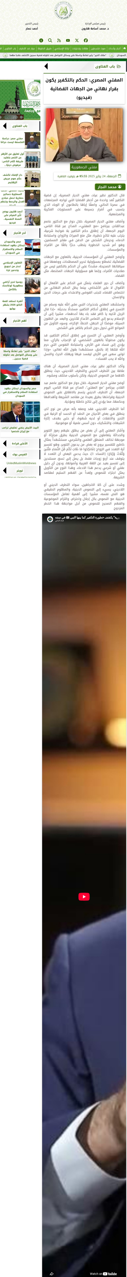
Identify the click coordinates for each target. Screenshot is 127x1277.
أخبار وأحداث (114, 48)
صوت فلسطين (98, 48)
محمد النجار (107, 187)
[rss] (59, 41)
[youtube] (68, 41)
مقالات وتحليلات (80, 48)
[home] (125, 49)
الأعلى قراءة (20, 443)
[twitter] (77, 41)
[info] (41, 41)
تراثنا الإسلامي (61, 48)
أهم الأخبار (20, 321)
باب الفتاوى (10, 48)
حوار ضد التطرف (27, 48)
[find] (50, 41)
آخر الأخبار (20, 233)
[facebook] (86, 41)
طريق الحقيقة (45, 48)
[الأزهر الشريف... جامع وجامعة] (20, 99)
